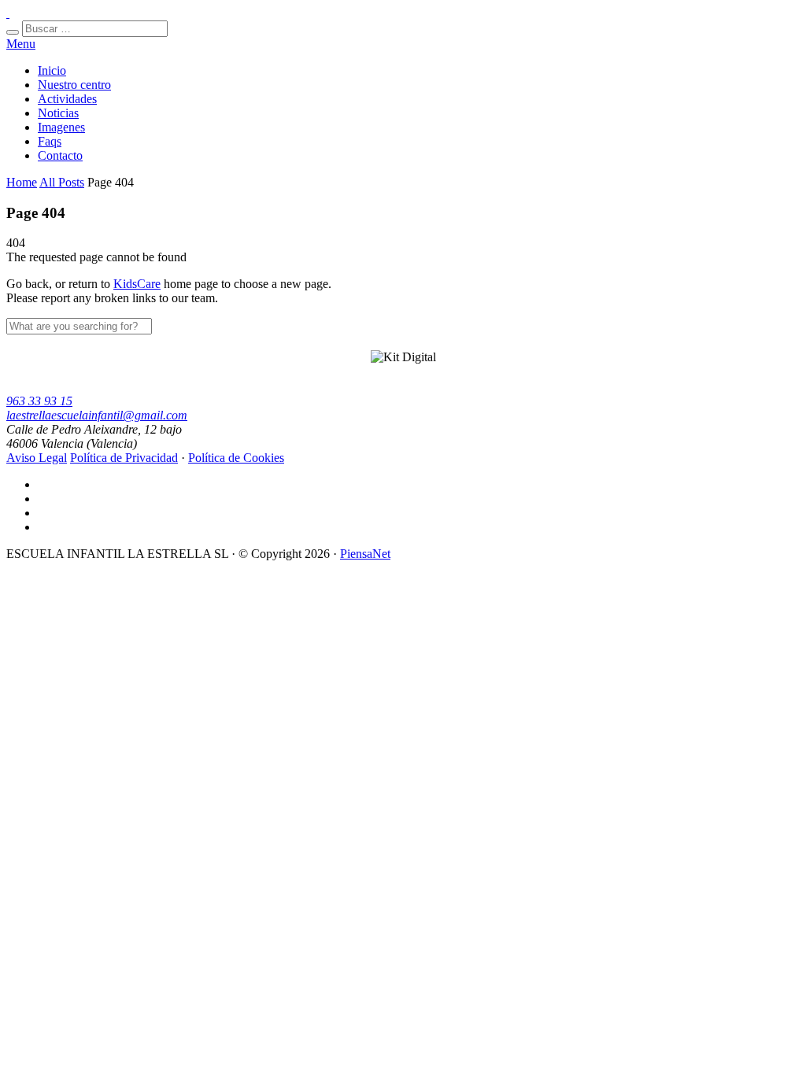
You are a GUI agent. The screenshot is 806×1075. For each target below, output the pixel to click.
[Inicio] (7, 13)
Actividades (67, 98)
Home (21, 182)
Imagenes (61, 127)
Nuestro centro (74, 84)
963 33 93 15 (39, 401)
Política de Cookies (236, 457)
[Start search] (12, 32)
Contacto (60, 155)
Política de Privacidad (124, 457)
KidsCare (137, 283)
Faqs (49, 141)
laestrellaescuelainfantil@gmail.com (96, 415)
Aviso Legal (36, 457)
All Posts (61, 182)
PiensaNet (365, 553)
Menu (20, 43)
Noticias (58, 113)
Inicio (52, 70)
